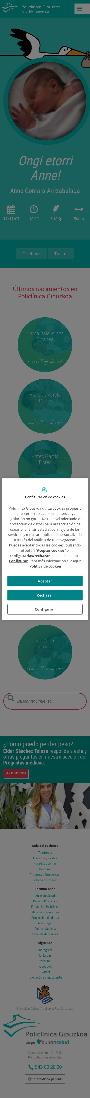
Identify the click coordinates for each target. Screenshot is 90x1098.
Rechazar (45, 595)
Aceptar (45, 581)
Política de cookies (45, 566)
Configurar (45, 609)
